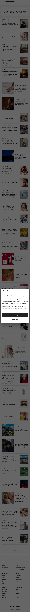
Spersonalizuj (14, 319)
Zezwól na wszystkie (15, 315)
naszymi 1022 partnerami (11, 298)
